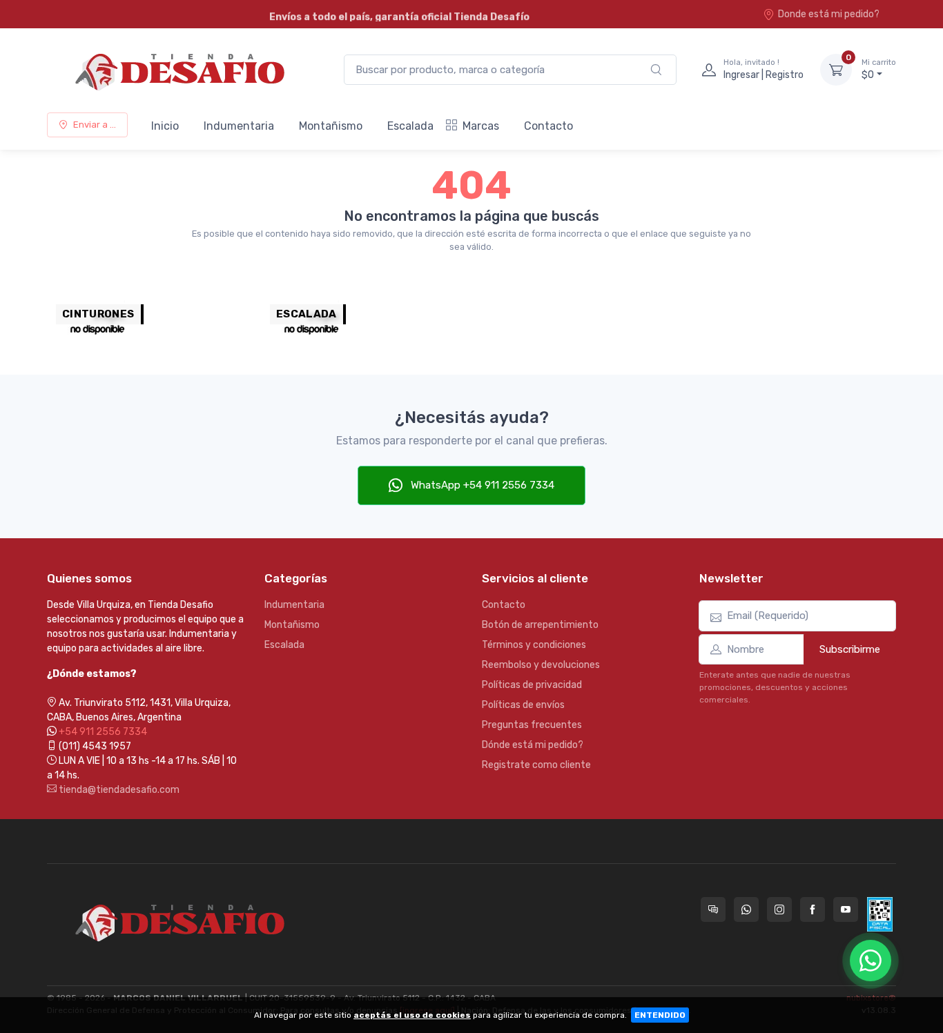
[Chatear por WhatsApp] (870, 960)
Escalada (410, 125)
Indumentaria (239, 125)
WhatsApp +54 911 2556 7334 (481, 485)
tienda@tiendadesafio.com (118, 790)
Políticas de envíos (523, 705)
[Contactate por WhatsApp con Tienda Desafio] (746, 909)
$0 (879, 69)
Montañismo (330, 125)
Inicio (165, 125)
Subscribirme (849, 649)
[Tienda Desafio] (181, 70)
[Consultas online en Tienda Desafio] (713, 909)
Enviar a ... (94, 124)
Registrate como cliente (536, 765)
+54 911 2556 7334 (103, 732)
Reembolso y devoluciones (541, 665)
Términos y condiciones (534, 645)
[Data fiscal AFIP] (880, 914)
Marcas (481, 125)
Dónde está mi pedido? (532, 745)
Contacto (548, 125)
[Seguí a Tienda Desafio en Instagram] (779, 909)
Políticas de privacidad (532, 685)
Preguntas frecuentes (532, 725)
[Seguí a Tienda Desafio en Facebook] (812, 909)
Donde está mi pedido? (828, 14)
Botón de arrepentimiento (540, 625)
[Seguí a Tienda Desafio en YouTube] (845, 909)
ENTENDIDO (660, 1015)
